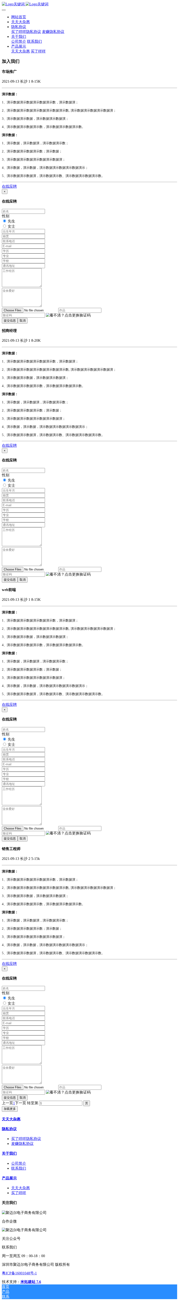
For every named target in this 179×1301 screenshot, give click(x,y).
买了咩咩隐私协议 (26, 1139)
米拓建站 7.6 (31, 1282)
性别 (5, 216)
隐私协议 (9, 1129)
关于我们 (9, 1153)
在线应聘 (9, 186)
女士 (11, 226)
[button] (68, 315)
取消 (23, 320)
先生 (11, 221)
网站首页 (18, 17)
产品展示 (9, 1178)
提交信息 (10, 320)
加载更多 (10, 1109)
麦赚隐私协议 (22, 1144)
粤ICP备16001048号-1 (19, 1273)
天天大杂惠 (11, 1119)
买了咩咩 (18, 1193)
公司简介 (18, 1163)
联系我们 (18, 1168)
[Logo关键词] (89, 4)
